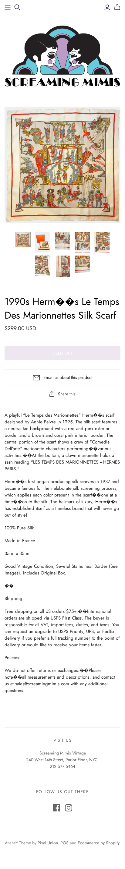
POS (64, 843)
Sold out (62, 353)
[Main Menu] (8, 7)
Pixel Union (48, 843)
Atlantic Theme (18, 843)
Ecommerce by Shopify (98, 843)
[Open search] (17, 7)
